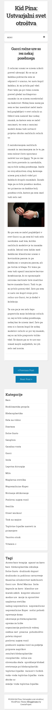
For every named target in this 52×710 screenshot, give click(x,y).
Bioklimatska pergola (17, 406)
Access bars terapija (16, 562)
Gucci (27, 158)
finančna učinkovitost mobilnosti (24, 579)
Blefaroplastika (14, 413)
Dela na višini (13, 419)
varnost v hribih (34, 670)
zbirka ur (10, 679)
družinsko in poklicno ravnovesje (24, 575)
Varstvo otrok (13, 537)
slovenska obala (14, 662)
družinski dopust (28, 571)
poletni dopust (13, 636)
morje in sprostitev (28, 597)
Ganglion (10, 439)
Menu (9, 37)
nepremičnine (37, 605)
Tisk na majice (13, 519)
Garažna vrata (13, 446)
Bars (7, 400)
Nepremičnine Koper (16, 486)
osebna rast (11, 631)
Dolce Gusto (11, 433)
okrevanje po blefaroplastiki (21, 618)
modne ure (11, 597)
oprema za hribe (14, 623)
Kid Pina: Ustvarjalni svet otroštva (26, 15)
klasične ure (31, 588)
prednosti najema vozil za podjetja (24, 644)
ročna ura (26, 657)
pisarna (23, 631)
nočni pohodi (36, 610)
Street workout (13, 513)
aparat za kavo (36, 562)
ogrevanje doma (14, 614)
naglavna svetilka (15, 601)
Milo (8, 473)
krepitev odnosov (30, 592)
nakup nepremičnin (16, 605)
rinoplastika (12, 657)
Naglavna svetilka (15, 479)
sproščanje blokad (34, 662)
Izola (8, 459)
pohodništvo (36, 631)
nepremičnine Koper (16, 610)
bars (7, 566)
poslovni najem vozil (17, 640)
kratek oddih (12, 592)
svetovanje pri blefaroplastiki (21, 666)
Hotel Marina (24, 584)
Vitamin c (10, 543)
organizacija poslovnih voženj (22, 627)
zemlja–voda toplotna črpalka (21, 683)
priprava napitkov (15, 649)
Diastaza (10, 426)
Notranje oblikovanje (17, 493)
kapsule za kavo (14, 588)
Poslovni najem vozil (17, 499)
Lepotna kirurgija (15, 466)
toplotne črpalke (14, 670)
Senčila (9, 506)
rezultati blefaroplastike (18, 653)
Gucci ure (10, 584)
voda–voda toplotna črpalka (21, 675)
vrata (41, 675)
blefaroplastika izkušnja (24, 566)
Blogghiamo (33, 702)
